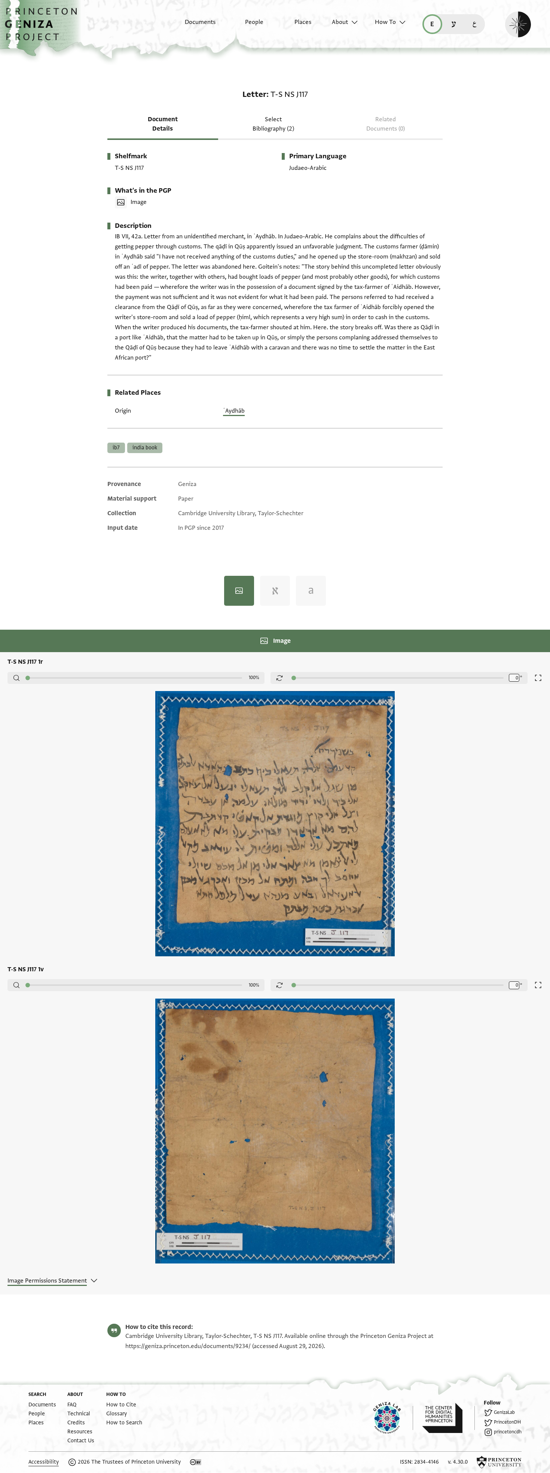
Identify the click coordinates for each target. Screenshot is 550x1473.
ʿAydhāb (234, 411)
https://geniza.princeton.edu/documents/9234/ (188, 1346)
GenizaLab (504, 1412)
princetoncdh (508, 1432)
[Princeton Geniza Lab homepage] (393, 1418)
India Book (144, 447)
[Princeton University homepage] (499, 1462)
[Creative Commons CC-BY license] (196, 1462)
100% (254, 678)
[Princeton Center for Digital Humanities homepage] (448, 1418)
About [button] (340, 22)
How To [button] (385, 22)
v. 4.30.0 (458, 1462)
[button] (43, 28)
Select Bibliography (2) (273, 124)
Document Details (163, 124)
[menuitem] (194, 26)
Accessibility (43, 1462)
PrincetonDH (507, 1422)
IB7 (116, 447)
